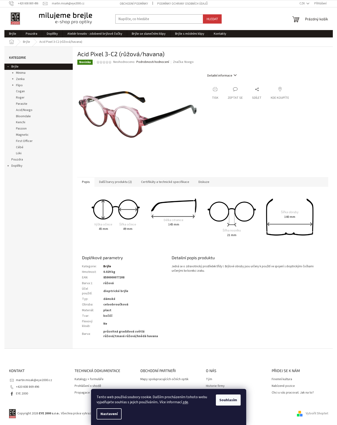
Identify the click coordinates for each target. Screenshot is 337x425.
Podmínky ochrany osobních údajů (182, 4)
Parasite (21, 104)
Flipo (19, 85)
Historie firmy (215, 386)
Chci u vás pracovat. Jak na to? (293, 393)
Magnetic (22, 134)
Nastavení (109, 413)
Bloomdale (23, 116)
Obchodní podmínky (134, 4)
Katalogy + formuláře (89, 379)
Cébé (19, 147)
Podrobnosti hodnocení (152, 62)
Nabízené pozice (283, 386)
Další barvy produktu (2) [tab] (115, 182)
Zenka (20, 79)
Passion (21, 128)
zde (185, 402)
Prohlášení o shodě (88, 386)
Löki (19, 153)
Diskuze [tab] (203, 182)
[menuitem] (12, 33)
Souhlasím (228, 400)
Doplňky (16, 165)
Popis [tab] (86, 182)
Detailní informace (219, 75)
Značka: (183, 62)
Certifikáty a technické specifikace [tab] (165, 182)
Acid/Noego (24, 110)
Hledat (212, 19)
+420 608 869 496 (27, 387)
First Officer (24, 141)
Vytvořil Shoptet (317, 413)
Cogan (20, 91)
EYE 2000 (22, 393)
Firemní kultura (282, 379)
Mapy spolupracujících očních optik (164, 379)
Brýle (15, 66)
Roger (20, 97)
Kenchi (20, 122)
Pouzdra (17, 159)
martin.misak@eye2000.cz (34, 380)
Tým (209, 379)
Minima (20, 73)
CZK (302, 3)
